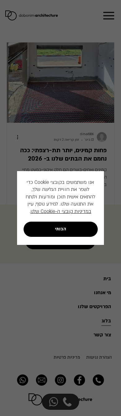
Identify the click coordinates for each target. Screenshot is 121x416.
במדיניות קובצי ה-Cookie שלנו (60, 211)
